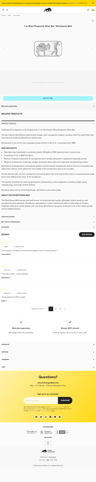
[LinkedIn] (50, 417)
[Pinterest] (60, 417)
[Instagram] (46, 417)
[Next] (92, 48)
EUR (55, 460)
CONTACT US (82, 3)
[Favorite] (93, 21)
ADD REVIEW (87, 235)
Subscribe (65, 400)
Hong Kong (52, 457)
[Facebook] (36, 417)
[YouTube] (55, 417)
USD (51, 460)
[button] (48, 106)
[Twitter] (41, 417)
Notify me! (48, 98)
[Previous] (3, 48)
